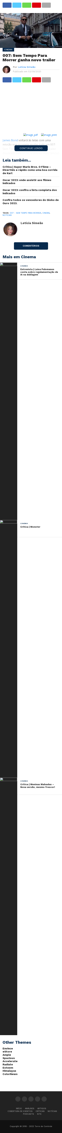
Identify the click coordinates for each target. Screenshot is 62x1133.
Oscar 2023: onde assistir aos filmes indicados (27, 182)
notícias (7, 215)
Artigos (41, 1108)
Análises (29, 1108)
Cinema (46, 213)
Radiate (8, 1064)
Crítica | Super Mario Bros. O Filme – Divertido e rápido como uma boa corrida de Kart (30, 170)
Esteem (8, 1067)
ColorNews (10, 1074)
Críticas (40, 1111)
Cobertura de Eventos (20, 1111)
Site (39, 1114)
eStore (7, 1051)
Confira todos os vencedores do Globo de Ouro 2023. (31, 201)
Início (19, 1108)
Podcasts (28, 1114)
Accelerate (10, 1061)
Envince (8, 1048)
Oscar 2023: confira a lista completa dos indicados (30, 192)
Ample (7, 1054)
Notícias (52, 1111)
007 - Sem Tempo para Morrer (25, 213)
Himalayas (9, 1070)
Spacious (9, 1058)
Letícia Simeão (26, 67)
